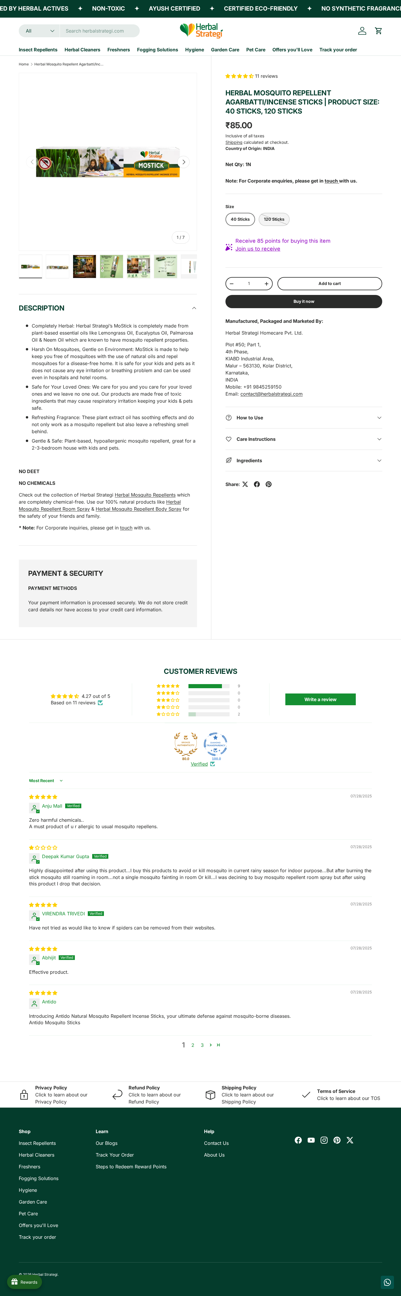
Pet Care (255, 50)
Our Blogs (106, 1143)
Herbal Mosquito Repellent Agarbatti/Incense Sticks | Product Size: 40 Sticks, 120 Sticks (69, 64)
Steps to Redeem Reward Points (131, 1167)
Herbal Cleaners (82, 50)
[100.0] (215, 744)
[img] (43, 797)
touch (126, 528)
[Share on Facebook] (257, 484)
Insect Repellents (38, 50)
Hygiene (194, 50)
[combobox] (79, 30)
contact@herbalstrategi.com (271, 394)
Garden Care (225, 50)
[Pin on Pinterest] (268, 484)
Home (24, 64)
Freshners (118, 50)
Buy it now (304, 301)
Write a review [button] (320, 699)
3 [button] (202, 1045)
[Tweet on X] (245, 484)
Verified (199, 764)
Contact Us (216, 1143)
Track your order (338, 50)
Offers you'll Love (292, 50)
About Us (214, 1155)
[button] (378, 30)
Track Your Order (115, 1155)
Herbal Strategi (45, 1274)
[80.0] (186, 744)
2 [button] (192, 1045)
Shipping (233, 142)
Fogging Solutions (157, 50)
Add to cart (330, 283)
